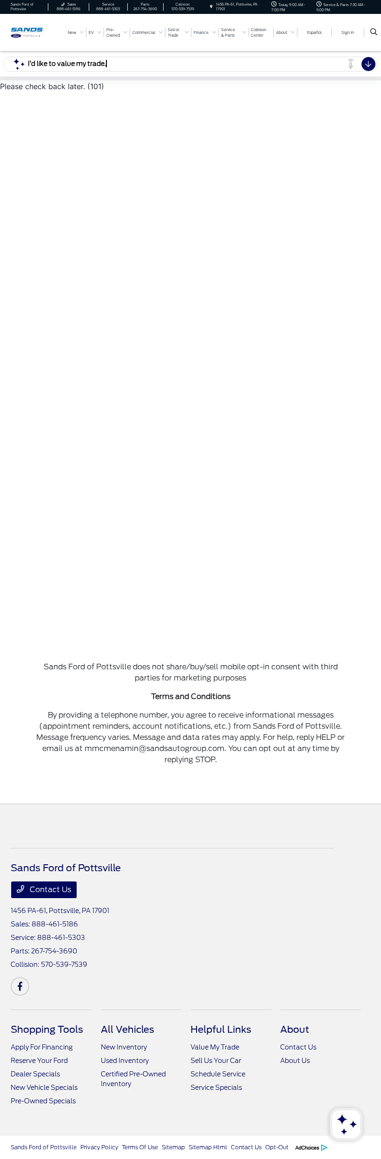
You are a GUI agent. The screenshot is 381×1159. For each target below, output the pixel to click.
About (294, 1029)
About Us (295, 1060)
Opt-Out (277, 1147)
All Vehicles (127, 1029)
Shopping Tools (47, 1029)
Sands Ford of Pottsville (44, 1147)
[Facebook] (20, 986)
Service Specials (216, 1087)
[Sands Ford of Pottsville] (36, 31)
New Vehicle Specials (44, 1087)
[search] (373, 32)
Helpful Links (220, 1029)
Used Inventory (125, 1060)
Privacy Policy (99, 1147)
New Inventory (124, 1047)
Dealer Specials (35, 1074)
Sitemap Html (208, 1147)
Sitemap (173, 1147)
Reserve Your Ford (39, 1060)
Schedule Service (217, 1074)
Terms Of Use (140, 1147)
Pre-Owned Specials (43, 1101)
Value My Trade (214, 1047)
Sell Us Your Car (215, 1060)
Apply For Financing (41, 1047)
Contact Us (49, 889)
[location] (211, 7)
